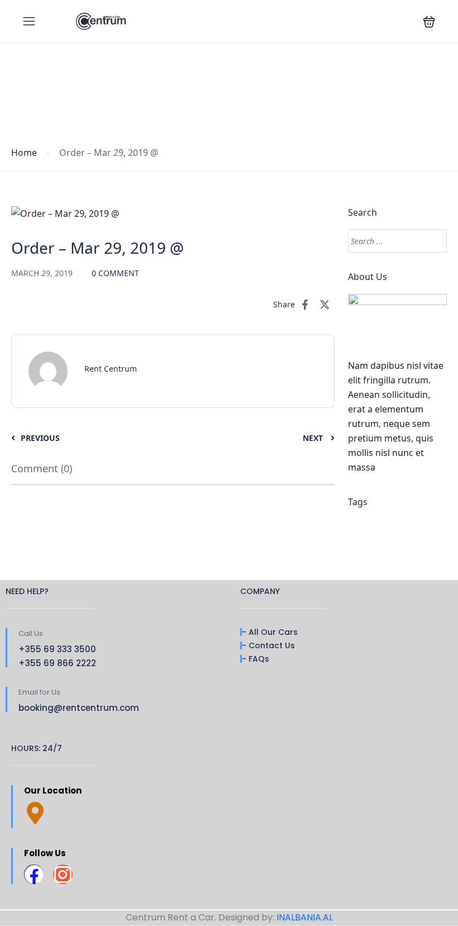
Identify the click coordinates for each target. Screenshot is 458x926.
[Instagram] (63, 874)
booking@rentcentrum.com (78, 708)
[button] (429, 21)
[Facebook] (34, 874)
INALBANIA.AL (304, 917)
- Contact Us (268, 645)
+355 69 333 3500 (57, 649)
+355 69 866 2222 (57, 663)
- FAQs (255, 658)
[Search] (433, 241)
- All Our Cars (270, 632)
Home (24, 153)
